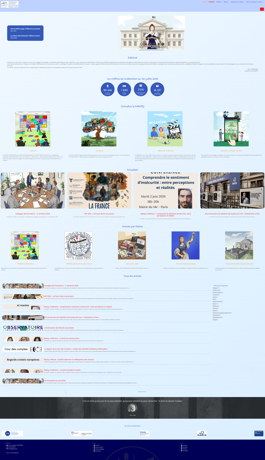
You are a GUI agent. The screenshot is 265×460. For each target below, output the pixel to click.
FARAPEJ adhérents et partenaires (79, 264)
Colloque (215, 288)
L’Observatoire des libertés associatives (59, 328)
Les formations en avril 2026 (55, 380)
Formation (215, 294)
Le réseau (99, 151)
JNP (214, 299)
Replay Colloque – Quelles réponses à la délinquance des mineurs (69, 359)
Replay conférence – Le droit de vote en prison (61, 338)
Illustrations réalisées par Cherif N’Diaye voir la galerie (151, 49)
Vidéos (214, 319)
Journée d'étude (217, 301)
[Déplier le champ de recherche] (262, 9)
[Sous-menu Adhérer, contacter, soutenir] (263, 1)
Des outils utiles (132, 264)
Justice (214, 303)
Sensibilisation (216, 317)
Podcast (215, 308)
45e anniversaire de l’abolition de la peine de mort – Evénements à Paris (232, 214)
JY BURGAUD (15, 452)
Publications (216, 315)
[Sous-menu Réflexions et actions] (244, 1)
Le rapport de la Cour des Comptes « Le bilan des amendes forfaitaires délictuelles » (76, 349)
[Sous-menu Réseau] (229, 1)
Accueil (205, 2)
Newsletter (185, 450)
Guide (214, 297)
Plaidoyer (215, 306)
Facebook (185, 447)
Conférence (216, 290)
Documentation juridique (186, 264)
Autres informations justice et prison (240, 264)
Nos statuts (98, 451)
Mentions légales (99, 449)
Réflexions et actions (165, 151)
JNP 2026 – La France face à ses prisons (99, 214)
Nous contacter (99, 447)
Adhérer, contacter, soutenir (232, 151)
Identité (33, 151)
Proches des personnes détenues (221, 312)
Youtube (185, 449)
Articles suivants (142, 391)
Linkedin (185, 445)
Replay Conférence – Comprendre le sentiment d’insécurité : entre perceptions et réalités (166, 215)
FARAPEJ (8, 443)
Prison (214, 310)
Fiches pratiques (217, 292)
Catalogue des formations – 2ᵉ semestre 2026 (33, 214)
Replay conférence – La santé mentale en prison (62, 370)
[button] (120, 32)
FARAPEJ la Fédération (25, 264)
